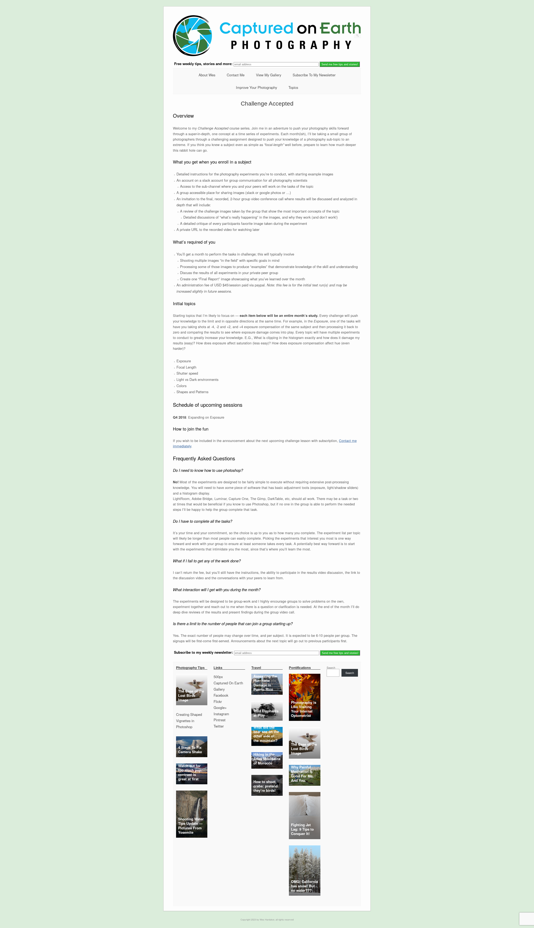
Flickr (218, 701)
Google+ (220, 707)
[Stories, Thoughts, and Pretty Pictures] (267, 55)
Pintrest (219, 719)
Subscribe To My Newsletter (314, 74)
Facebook (221, 695)
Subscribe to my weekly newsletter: (204, 652)
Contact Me (235, 74)
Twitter (219, 726)
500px (218, 676)
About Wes (207, 74)
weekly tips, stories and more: (204, 63)
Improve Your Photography (256, 87)
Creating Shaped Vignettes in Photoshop (189, 720)
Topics (293, 87)
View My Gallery (268, 74)
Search (331, 668)
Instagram (221, 713)
